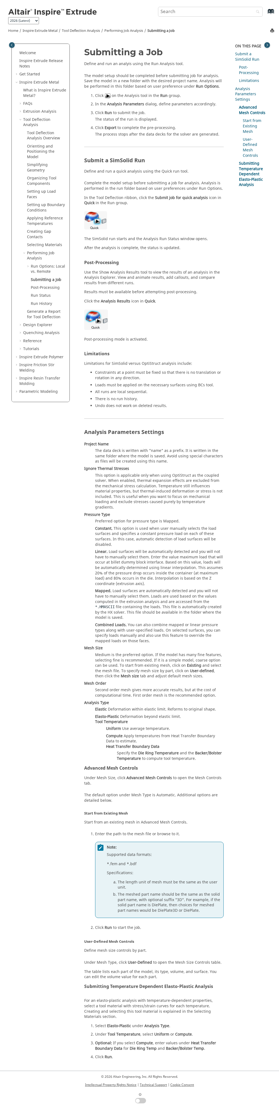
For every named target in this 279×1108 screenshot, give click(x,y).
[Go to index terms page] (265, 14)
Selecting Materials (44, 245)
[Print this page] (273, 31)
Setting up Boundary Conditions (46, 207)
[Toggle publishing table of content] (12, 45)
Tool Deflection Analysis (81, 30)
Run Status (41, 295)
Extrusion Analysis (39, 111)
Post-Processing (45, 287)
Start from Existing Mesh (252, 126)
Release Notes (41, 63)
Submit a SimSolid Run (247, 56)
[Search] (256, 12)
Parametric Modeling (38, 391)
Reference (32, 341)
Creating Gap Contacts (39, 234)
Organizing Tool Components (41, 180)
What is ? (44, 93)
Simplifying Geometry (37, 167)
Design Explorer (37, 325)
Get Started (29, 74)
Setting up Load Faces (41, 194)
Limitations (249, 81)
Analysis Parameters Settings (245, 94)
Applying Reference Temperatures (45, 221)
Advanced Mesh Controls (252, 110)
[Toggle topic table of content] (267, 45)
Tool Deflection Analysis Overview (43, 135)
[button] (17, 53)
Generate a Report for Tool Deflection (43, 314)
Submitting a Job (161, 30)
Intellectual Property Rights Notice (111, 1084)
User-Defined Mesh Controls (250, 147)
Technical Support (153, 1084)
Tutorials (31, 349)
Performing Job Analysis (123, 30)
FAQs (27, 103)
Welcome (27, 53)
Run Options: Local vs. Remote (48, 269)
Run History (41, 304)
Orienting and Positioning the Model (40, 151)
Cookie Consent (182, 1084)
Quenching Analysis (41, 333)
